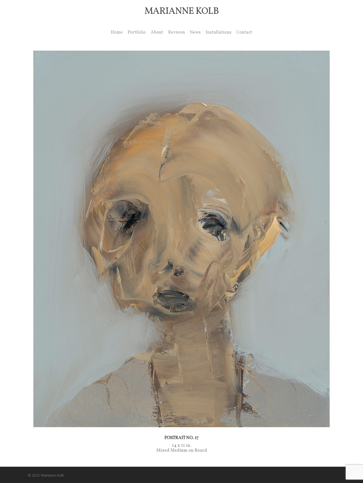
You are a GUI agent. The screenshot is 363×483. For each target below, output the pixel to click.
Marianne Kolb (181, 11)
